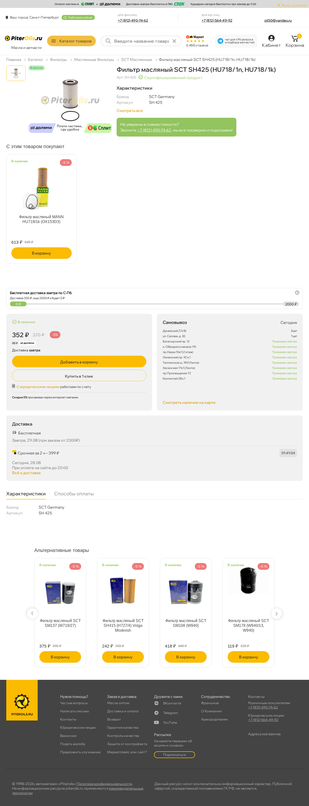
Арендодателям (214, 719)
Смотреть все (130, 110)
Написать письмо (74, 711)
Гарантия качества (123, 727)
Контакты (68, 719)
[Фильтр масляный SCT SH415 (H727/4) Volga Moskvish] (123, 588)
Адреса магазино (264, 734)
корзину (41, 253)
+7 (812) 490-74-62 (133, 20)
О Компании (211, 711)
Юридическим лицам (78, 727)
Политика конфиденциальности (104, 783)
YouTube (170, 722)
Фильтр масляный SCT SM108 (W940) (185, 623)
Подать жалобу (72, 744)
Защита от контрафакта (127, 744)
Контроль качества (123, 736)
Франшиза (210, 703)
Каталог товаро (75, 41)
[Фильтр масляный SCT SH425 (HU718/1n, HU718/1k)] (70, 104)
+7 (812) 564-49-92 (217, 20)
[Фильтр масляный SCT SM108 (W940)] (186, 588)
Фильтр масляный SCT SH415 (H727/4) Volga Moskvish (123, 625)
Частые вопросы (74, 703)
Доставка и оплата (123, 711)
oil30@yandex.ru (278, 20)
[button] (32, 613)
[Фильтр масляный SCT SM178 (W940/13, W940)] (248, 578)
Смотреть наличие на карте (189, 402)
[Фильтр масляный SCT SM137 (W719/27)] (60, 588)
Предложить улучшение (80, 752)
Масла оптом (118, 703)
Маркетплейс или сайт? (127, 752)
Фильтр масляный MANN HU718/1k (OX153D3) (41, 219)
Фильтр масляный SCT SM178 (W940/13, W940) (248, 625)
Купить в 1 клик (79, 376)
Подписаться (174, 754)
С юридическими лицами (38, 387)
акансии (68, 736)
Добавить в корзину (79, 362)
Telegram (170, 713)
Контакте (172, 703)
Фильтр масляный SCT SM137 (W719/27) (60, 623)
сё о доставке (26, 472)
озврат (114, 719)
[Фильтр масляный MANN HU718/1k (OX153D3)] (41, 185)
